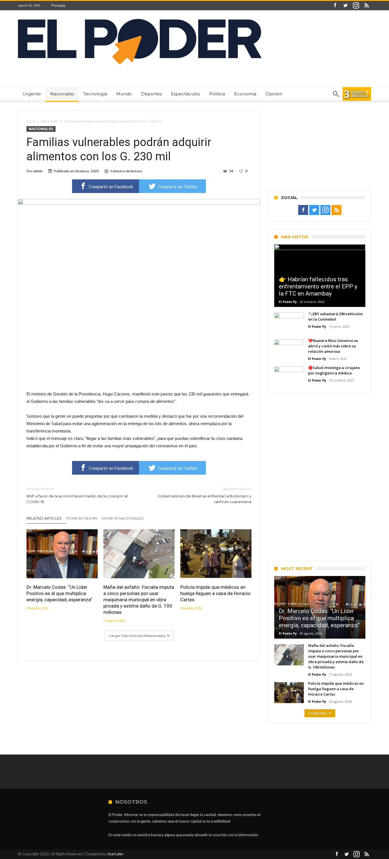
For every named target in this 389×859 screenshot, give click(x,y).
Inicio (30, 121)
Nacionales (49, 121)
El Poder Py (288, 302)
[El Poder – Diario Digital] (139, 19)
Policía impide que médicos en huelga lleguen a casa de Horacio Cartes (215, 593)
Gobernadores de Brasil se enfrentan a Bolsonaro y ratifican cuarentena (204, 495)
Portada (58, 5)
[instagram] (356, 5)
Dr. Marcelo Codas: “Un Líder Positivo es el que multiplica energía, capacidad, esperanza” (59, 593)
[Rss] (366, 5)
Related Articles (44, 518)
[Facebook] (334, 5)
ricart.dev (115, 854)
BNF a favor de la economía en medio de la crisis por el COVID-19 (77, 495)
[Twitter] (345, 5)
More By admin (81, 518)
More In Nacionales (123, 518)
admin (37, 171)
